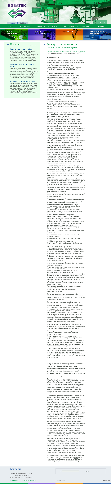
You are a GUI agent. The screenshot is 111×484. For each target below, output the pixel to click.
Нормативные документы (29, 480)
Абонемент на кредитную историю (22, 81)
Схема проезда (14, 480)
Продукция (41, 26)
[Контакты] (105, 22)
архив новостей (34, 45)
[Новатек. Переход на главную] (9, 9)
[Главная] (95, 22)
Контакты (100, 26)
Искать (87, 471)
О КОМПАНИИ (25, 26)
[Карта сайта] (100, 22)
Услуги (54, 26)
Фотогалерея (69, 26)
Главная (10, 26)
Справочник (85, 26)
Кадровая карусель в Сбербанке (21, 49)
